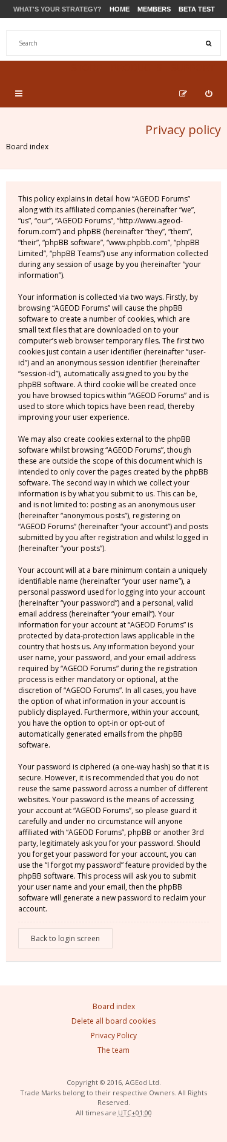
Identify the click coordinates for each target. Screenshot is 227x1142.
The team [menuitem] (113, 1050)
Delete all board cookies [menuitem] (113, 1021)
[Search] (208, 43)
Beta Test (197, 9)
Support (193, 68)
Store (86, 68)
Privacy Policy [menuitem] (114, 1035)
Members (154, 9)
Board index (27, 146)
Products (136, 68)
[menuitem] (208, 93)
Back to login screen (65, 938)
